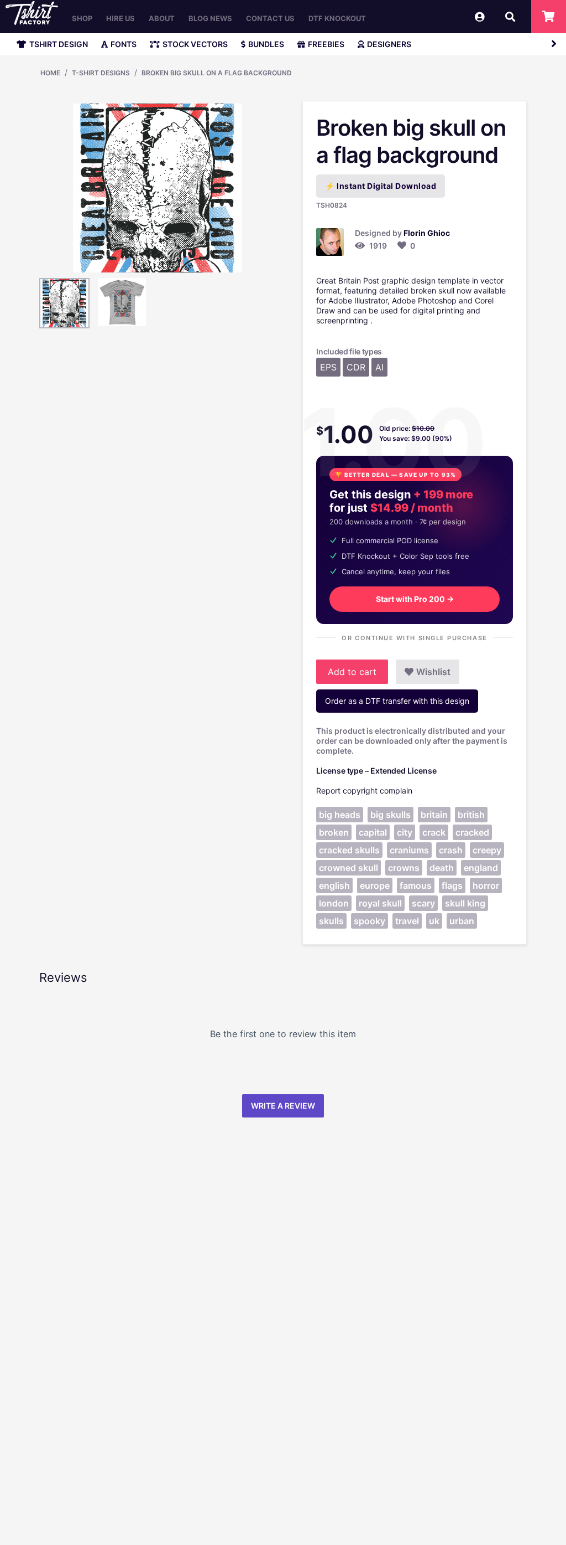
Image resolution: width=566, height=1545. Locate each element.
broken (334, 832)
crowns (404, 867)
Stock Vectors (195, 44)
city (404, 832)
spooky (369, 920)
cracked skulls (349, 850)
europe (375, 885)
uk (434, 920)
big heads (339, 814)
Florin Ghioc (426, 233)
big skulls (390, 814)
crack (434, 832)
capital (373, 832)
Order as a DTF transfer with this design (397, 700)
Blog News (210, 18)
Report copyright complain (364, 790)
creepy (487, 850)
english (334, 885)
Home (50, 73)
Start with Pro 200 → (415, 599)
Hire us (120, 18)
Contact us (270, 18)
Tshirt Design (58, 44)
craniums (409, 850)
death (441, 867)
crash (451, 850)
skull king (465, 903)
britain (434, 814)
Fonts (124, 44)
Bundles (266, 44)
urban (461, 920)
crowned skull (348, 867)
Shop (82, 18)
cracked (472, 832)
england (481, 867)
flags (452, 885)
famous (416, 885)
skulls (331, 920)
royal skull (380, 903)
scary (423, 903)
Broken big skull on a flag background (217, 73)
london (334, 903)
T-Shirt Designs (101, 73)
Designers (389, 44)
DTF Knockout (337, 18)
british (471, 814)
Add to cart (352, 671)
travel (407, 920)
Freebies (326, 44)
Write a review (283, 1105)
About (162, 18)
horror (486, 885)
